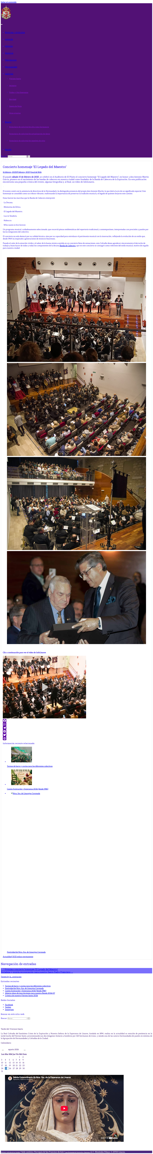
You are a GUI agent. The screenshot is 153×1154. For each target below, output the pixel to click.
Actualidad (7, 956)
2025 (14, 956)
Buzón (8, 122)
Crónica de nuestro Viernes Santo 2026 (21, 995)
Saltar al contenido (8, 2)
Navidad (12, 99)
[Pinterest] (76, 731)
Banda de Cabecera (68, 245)
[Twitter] (76, 735)
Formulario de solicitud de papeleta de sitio (27, 141)
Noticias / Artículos (15, 32)
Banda (8, 149)
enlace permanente (25, 956)
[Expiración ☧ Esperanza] (6, 19)
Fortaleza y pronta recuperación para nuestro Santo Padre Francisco (37, 972)
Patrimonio (11, 60)
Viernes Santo (15, 79)
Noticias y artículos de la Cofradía (10, 1152)
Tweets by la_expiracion (11, 976)
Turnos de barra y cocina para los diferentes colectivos (28, 986)
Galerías (9, 73)
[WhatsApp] (76, 724)
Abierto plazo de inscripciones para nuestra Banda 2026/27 (30, 993)
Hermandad (11, 66)
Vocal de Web (36, 172)
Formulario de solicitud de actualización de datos (29, 134)
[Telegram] (76, 728)
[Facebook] (76, 720)
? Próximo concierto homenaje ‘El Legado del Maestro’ (29, 969)
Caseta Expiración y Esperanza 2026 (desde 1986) (25, 990)
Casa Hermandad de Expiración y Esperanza (77, 1152)
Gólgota (9, 46)
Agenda (9, 39)
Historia (9, 53)
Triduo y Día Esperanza (18, 92)
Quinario (12, 85)
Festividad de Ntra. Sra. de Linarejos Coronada (24, 988)
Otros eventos (15, 113)
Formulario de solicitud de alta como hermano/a (29, 127)
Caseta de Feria (15, 106)
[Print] (76, 738)
